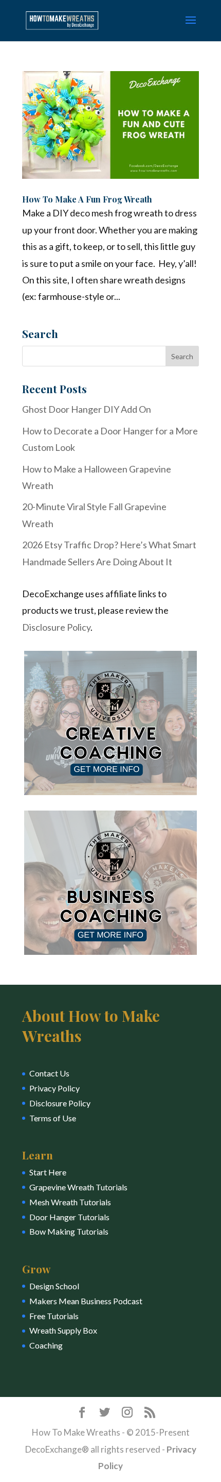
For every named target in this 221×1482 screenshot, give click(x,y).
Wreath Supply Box (63, 1330)
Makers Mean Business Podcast (85, 1301)
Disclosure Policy (56, 627)
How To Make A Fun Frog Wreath (87, 199)
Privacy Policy (54, 1088)
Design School (54, 1286)
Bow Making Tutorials (68, 1231)
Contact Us (49, 1073)
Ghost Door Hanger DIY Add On (86, 409)
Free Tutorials (54, 1316)
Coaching (46, 1345)
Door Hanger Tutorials (69, 1217)
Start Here (47, 1172)
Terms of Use (52, 1118)
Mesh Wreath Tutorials (70, 1202)
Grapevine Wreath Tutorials (78, 1187)
